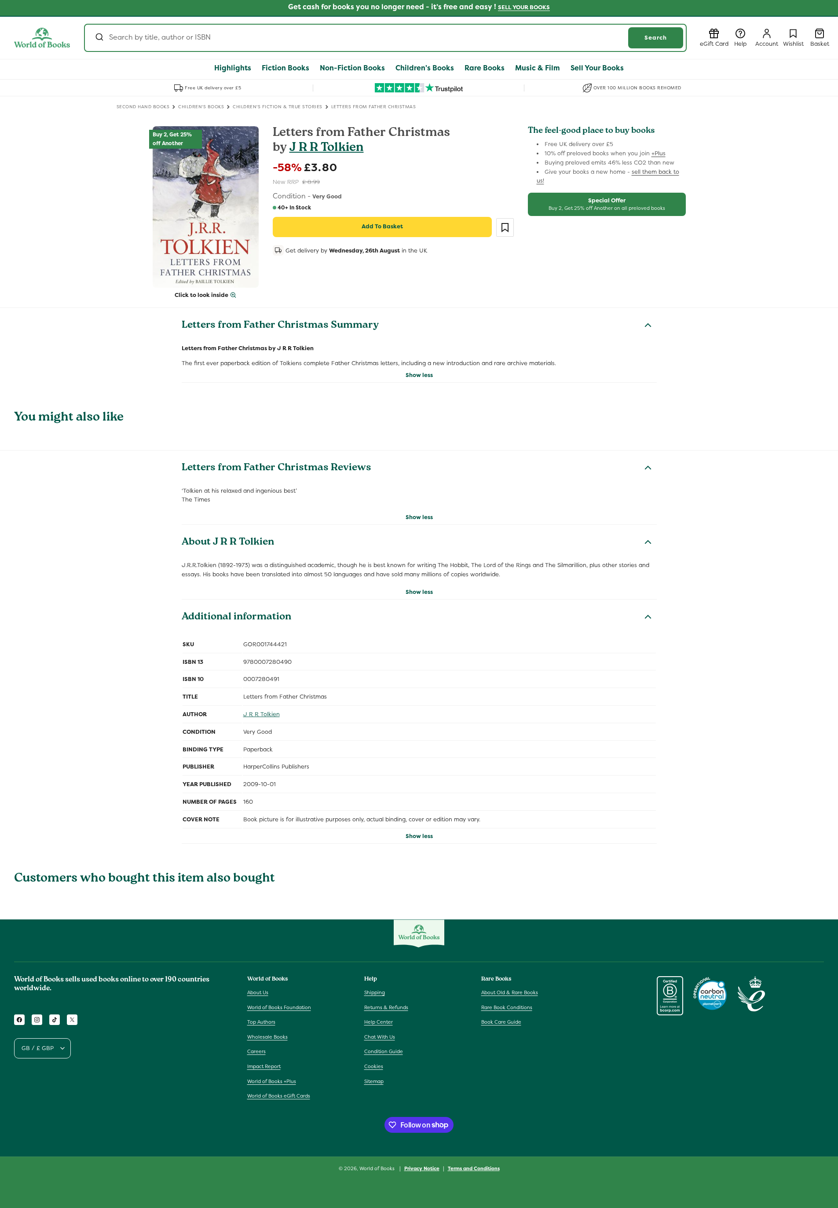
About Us (257, 992)
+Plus (658, 153)
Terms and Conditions (474, 1168)
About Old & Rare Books (509, 992)
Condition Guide (383, 1051)
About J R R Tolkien (228, 542)
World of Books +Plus (271, 1081)
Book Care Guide (501, 1022)
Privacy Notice (421, 1168)
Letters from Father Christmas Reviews (276, 468)
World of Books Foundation (279, 1007)
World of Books (377, 1168)
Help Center (378, 1022)
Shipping (374, 992)
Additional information (236, 617)
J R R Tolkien (326, 148)
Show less (419, 375)
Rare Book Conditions (506, 1007)
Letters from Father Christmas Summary (280, 325)
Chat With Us (379, 1037)
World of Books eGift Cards (278, 1095)
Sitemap (374, 1081)
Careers (256, 1051)
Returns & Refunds (386, 1007)
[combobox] (385, 38)
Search (655, 37)
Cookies (373, 1066)
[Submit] (98, 38)
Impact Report (264, 1066)
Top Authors (261, 1022)
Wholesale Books (267, 1037)
